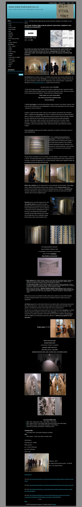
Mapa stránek (62, 2)
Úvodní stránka (53, 2)
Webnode (54, 504)
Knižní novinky (12, 51)
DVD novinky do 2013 (14, 38)
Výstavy (11, 62)
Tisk (73, 2)
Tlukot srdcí (11, 59)
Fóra (10, 66)
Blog (10, 31)
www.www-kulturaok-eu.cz (40, 82)
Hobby (10, 48)
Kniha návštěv (12, 29)
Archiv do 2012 (12, 27)
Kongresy (11, 53)
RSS (68, 2)
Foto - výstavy (12, 46)
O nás (10, 25)
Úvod (26, 21)
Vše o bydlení (12, 61)
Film (10, 40)
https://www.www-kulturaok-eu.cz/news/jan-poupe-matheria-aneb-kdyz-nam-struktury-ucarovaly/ (51, 485)
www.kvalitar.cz (28, 474)
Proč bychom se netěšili (14, 57)
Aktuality (11, 33)
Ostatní (10, 55)
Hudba (10, 49)
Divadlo (10, 36)
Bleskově (11, 35)
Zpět (26, 501)
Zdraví (10, 64)
